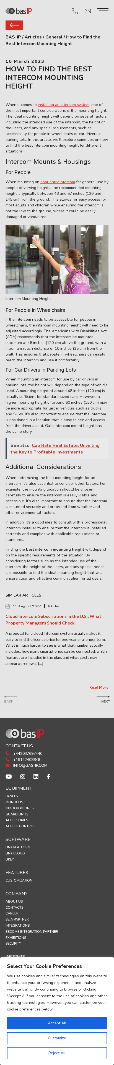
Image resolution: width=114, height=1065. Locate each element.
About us (14, 901)
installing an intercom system (63, 104)
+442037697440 (27, 753)
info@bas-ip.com (29, 765)
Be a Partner (17, 919)
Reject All (57, 1053)
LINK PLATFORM (18, 847)
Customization (19, 880)
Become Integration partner (32, 931)
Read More (98, 687)
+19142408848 (26, 759)
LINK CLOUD (15, 853)
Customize (57, 1038)
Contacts (14, 907)
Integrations (18, 925)
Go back (14, 25)
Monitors (14, 802)
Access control (20, 826)
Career (12, 913)
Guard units (17, 814)
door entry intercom (57, 182)
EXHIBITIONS (16, 938)
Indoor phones (19, 808)
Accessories (17, 820)
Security (13, 943)
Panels (12, 796)
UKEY (10, 859)
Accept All (57, 1023)
